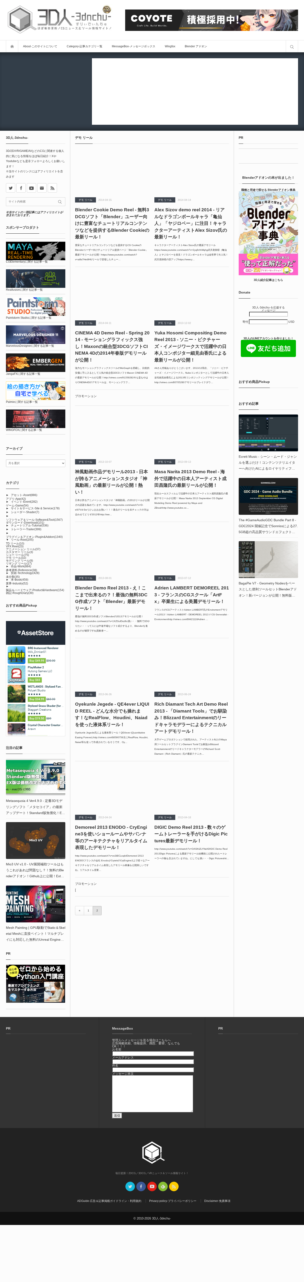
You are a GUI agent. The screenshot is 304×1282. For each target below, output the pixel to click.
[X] (10, 188)
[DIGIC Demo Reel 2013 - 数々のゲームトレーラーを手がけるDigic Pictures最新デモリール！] (191, 788)
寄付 (245, 321)
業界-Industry (17, 583)
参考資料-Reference (21, 570)
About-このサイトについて (40, 46)
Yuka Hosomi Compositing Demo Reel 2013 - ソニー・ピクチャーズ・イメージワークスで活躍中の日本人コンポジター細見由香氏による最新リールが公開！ (190, 346)
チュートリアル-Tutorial (29, 525)
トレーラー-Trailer (26, 529)
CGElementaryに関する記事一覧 (27, 261)
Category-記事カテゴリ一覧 (84, 46)
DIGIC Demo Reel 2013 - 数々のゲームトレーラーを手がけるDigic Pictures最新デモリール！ (191, 834)
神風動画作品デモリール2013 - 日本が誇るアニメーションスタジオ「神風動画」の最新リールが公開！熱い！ (111, 482)
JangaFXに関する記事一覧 (23, 374)
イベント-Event (24, 501)
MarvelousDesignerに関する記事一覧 (30, 345)
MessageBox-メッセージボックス (133, 46)
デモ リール (85, 199)
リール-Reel (22, 539)
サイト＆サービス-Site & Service (35, 508)
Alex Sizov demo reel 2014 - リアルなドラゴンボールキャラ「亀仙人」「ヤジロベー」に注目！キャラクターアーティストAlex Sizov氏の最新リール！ (190, 223)
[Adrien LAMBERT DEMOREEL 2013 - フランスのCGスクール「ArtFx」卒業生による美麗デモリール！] (191, 549)
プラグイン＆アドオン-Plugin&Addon (34, 536)
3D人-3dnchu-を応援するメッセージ (268, 309)
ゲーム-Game (17, 505)
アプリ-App (16, 498)
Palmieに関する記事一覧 (22, 402)
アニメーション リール (23, 549)
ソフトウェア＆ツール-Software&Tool (34, 519)
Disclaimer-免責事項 (217, 1201)
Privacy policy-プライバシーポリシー (172, 1201)
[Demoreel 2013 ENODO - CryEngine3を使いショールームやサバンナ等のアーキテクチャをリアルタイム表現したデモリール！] (112, 788)
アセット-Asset (24, 495)
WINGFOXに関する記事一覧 (24, 430)
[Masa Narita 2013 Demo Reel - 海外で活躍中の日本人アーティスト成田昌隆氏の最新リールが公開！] (191, 433)
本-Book (19, 579)
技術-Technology (25, 573)
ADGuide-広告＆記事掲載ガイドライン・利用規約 (109, 1201)
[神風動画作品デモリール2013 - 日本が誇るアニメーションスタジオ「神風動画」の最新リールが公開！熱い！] (112, 433)
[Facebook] (21, 188)
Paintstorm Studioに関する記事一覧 (29, 317)
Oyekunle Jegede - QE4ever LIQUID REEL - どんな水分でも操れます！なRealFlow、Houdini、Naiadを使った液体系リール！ (112, 714)
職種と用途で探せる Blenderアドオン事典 (268, 190)
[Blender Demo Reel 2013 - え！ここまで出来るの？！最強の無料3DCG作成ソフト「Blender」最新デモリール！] (112, 549)
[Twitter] (130, 1186)
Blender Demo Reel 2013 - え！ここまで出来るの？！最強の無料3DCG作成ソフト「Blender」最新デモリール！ (111, 598)
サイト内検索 (292, 46)
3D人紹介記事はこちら (268, 280)
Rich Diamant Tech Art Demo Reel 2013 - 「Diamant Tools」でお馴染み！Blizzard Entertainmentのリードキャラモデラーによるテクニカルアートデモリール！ (191, 718)
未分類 (13, 576)
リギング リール (19, 563)
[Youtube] (31, 188)
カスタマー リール (19, 552)
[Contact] (42, 188)
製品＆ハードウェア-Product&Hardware (35, 590)
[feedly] (163, 1186)
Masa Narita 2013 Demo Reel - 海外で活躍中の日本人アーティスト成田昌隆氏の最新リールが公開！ (190, 478)
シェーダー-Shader (25, 512)
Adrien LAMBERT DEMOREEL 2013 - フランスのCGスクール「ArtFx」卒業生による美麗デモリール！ (191, 594)
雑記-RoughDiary (19, 593)
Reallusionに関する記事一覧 (24, 289)
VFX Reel (15, 546)
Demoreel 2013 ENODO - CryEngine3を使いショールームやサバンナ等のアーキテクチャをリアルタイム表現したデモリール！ (111, 837)
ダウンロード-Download (25, 522)
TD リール (15, 543)
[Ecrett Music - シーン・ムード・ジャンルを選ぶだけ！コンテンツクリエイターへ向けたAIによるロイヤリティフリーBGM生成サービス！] (268, 432)
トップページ (12, 46)
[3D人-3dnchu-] (59, 20)
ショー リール (17, 555)
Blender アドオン (196, 46)
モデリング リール (19, 560)
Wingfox (170, 46)
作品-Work (21, 566)
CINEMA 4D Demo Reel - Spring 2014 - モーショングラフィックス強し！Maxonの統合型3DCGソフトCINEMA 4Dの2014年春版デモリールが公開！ (112, 346)
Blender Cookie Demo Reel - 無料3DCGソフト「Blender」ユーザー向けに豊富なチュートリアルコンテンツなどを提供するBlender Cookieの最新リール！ (112, 223)
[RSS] (52, 188)
